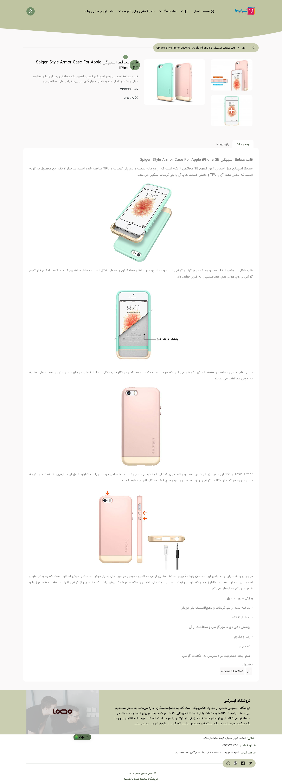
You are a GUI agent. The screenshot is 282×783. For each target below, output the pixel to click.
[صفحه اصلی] (254, 47)
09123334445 (230, 745)
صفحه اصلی (201, 11)
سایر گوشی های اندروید (138, 11)
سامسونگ (169, 11)
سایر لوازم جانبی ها (100, 11)
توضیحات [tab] (243, 144)
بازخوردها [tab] (222, 144)
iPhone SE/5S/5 (232, 671)
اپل (186, 11)
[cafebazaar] (82, 737)
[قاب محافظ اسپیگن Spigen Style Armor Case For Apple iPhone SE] (62, 712)
